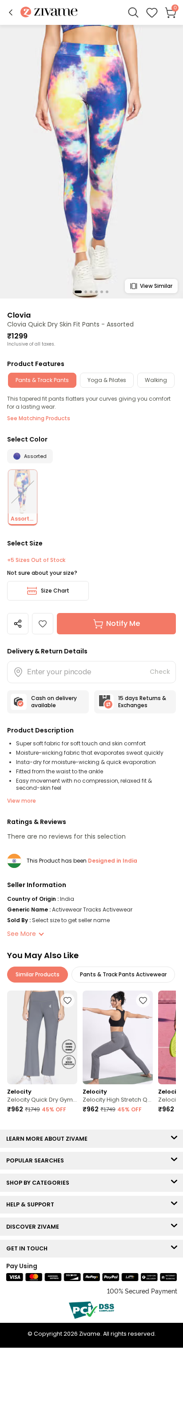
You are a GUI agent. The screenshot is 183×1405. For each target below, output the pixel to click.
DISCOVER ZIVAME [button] (34, 1226)
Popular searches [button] (37, 1160)
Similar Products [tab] (38, 974)
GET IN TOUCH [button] (29, 1248)
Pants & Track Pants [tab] (42, 380)
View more (21, 800)
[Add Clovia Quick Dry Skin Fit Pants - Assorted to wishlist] (42, 623)
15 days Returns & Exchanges (142, 701)
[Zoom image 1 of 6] (91, 161)
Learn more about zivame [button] (49, 1138)
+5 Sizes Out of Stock (36, 560)
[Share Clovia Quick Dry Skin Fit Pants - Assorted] (17, 623)
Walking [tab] (156, 380)
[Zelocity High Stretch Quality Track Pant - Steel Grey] (118, 1037)
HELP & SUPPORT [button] (32, 1204)
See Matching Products (38, 418)
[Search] (133, 12)
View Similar (156, 286)
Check (160, 671)
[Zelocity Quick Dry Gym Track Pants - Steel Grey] (42, 1037)
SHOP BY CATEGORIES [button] (39, 1182)
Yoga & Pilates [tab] (107, 380)
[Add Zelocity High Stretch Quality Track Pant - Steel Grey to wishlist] (143, 1000)
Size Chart (55, 590)
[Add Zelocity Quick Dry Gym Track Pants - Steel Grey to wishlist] (67, 1000)
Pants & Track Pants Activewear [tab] (123, 974)
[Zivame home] (49, 13)
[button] (10, 12)
